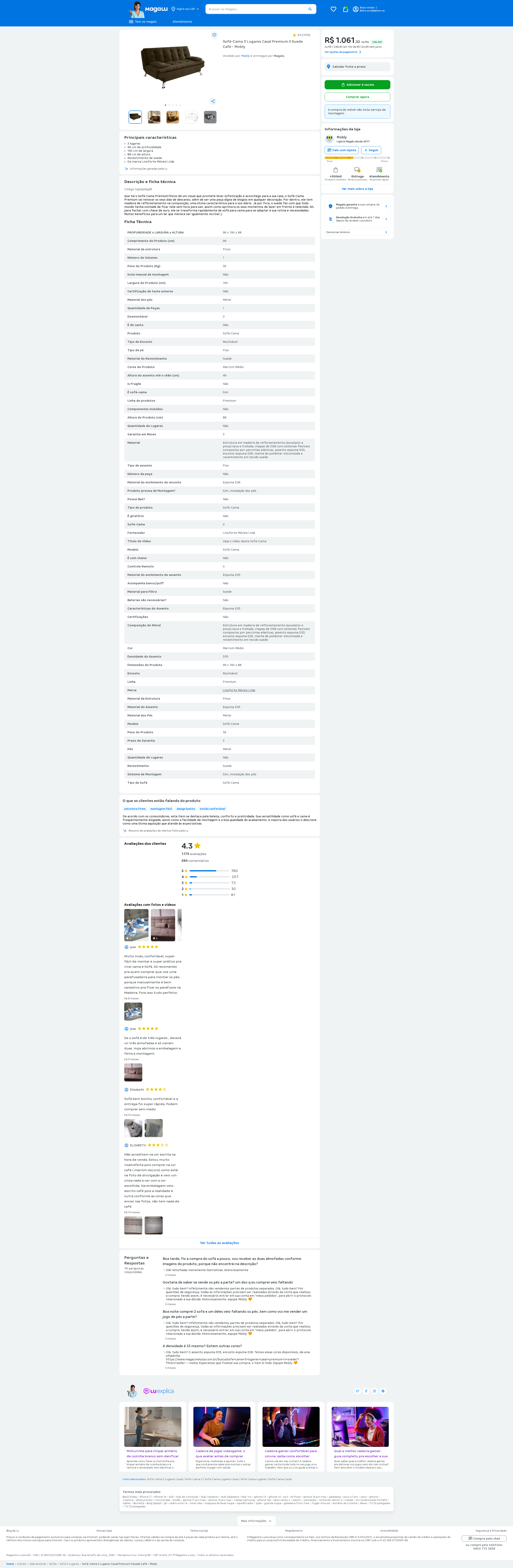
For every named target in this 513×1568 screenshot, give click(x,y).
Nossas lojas (104, 1530)
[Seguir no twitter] (357, 1391)
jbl (165, 1503)
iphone (373, 1497)
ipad (259, 1503)
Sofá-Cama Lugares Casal (221, 1479)
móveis (21, 1564)
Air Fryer (296, 1497)
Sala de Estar (38, 1564)
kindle (176, 1500)
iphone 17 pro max (194, 1500)
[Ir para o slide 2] (169, 105)
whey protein (144, 1500)
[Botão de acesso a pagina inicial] (147, 9)
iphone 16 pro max (314, 1497)
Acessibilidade (389, 1530)
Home (10, 1564)
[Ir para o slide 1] (165, 105)
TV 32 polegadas (135, 1506)
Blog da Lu (12, 1530)
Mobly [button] (245, 55)
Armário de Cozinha (345, 1503)
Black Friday (130, 1497)
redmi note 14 (178, 1503)
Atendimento (182, 21)
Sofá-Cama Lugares (254, 1479)
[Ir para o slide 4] (176, 105)
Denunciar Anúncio (338, 232)
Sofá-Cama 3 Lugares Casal (165, 1479)
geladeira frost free (296, 1503)
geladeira (335, 1497)
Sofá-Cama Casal (280, 1479)
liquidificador (245, 1503)
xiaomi (297, 1500)
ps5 (285, 1497)
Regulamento (294, 1530)
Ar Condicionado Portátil (371, 1500)
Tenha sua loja (199, 1530)
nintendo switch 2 (330, 1500)
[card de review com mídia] (136, 925)
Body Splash (154, 1503)
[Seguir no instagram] (374, 1391)
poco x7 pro (350, 1497)
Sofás (53, 1564)
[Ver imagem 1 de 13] (172, 67)
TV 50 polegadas (379, 1503)
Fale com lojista (344, 150)
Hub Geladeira (230, 1497)
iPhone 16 (160, 1497)
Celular (349, 1500)
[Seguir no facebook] (366, 1391)
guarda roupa (272, 1503)
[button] (310, 9)
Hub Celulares (209, 1497)
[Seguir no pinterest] (383, 1391)
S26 (171, 1497)
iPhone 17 (146, 1497)
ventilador (310, 1500)
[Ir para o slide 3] (172, 105)
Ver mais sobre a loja (357, 188)
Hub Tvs (246, 1497)
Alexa (363, 1503)
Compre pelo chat (486, 1538)
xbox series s (282, 1500)
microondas (162, 1500)
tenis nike (196, 1503)
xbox (364, 1497)
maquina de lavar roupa (219, 1503)
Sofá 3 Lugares (69, 1564)
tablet (127, 1503)
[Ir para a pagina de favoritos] (333, 9)
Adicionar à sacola (360, 84)
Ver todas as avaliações (219, 1243)
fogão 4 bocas (321, 1503)
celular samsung (244, 1500)
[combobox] (260, 9)
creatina (128, 1500)
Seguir (374, 150)
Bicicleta (138, 1503)
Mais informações (253, 1521)
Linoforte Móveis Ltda (239, 690)
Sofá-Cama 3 (193, 1479)
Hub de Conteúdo (187, 1497)
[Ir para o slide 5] (180, 105)
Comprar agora (357, 97)
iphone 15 (260, 1497)
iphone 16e (264, 1500)
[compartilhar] (212, 101)
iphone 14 (275, 1497)
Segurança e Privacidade (491, 1530)
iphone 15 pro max (219, 1500)
